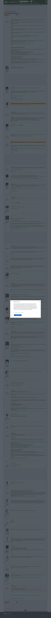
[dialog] (25, 309)
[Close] (39, 302)
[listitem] (25, 312)
